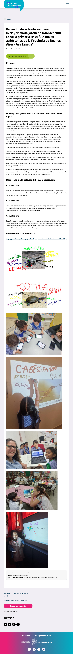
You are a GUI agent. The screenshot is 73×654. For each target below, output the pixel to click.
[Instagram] (29, 649)
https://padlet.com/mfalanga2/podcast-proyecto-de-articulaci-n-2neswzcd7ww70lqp (36, 239)
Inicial (6, 596)
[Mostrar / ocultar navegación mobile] (67, 4)
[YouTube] (43, 649)
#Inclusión (24, 600)
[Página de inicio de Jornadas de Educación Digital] (15, 5)
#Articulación (8, 600)
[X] (34, 649)
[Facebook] (38, 649)
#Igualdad (16, 600)
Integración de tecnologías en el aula (16, 593)
